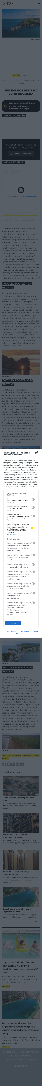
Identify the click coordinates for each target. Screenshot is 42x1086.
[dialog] (21, 543)
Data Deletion (11, 631)
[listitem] (21, 494)
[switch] (33, 499)
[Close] (37, 453)
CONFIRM (12, 623)
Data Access (24, 631)
